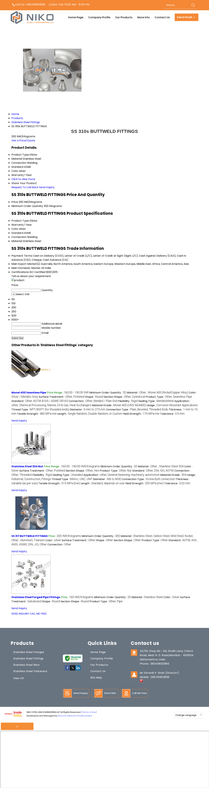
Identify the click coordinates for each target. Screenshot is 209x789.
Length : (89, 414)
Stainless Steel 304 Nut (27, 466)
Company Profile (99, 17)
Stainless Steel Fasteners (30, 671)
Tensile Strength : (37, 414)
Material (16, 241)
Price (14, 202)
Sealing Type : (156, 401)
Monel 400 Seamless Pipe (28, 392)
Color (14, 229)
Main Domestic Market (25, 268)
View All (18, 678)
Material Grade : (119, 405)
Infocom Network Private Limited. (75, 715)
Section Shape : (124, 397)
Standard (17, 233)
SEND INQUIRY (20, 614)
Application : (121, 475)
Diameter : (87, 409)
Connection (18, 237)
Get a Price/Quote (23, 140)
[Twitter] (72, 670)
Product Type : (169, 397)
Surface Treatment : (61, 397)
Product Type (20, 221)
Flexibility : (128, 401)
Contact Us (162, 17)
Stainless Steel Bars (26, 665)
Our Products (123, 17)
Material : (157, 392)
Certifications (20, 272)
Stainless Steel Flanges (28, 652)
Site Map (96, 677)
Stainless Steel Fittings (28, 658)
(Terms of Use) (89, 712)
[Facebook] (67, 670)
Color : (53, 540)
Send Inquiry (47, 187)
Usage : (172, 405)
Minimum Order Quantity (27, 206)
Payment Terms (21, 256)
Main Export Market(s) (25, 264)
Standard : (39, 401)
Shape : (94, 397)
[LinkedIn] (77, 670)
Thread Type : (40, 409)
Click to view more (23, 179)
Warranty (17, 225)
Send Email (185, 17)
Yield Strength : (141, 414)
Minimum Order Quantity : (107, 392)
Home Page (75, 17)
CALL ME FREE (38, 614)
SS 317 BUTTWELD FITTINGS (29, 536)
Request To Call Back (24, 187)
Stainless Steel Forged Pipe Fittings (35, 597)
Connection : (93, 401)
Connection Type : (137, 409)
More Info (143, 17)
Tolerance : (172, 414)
